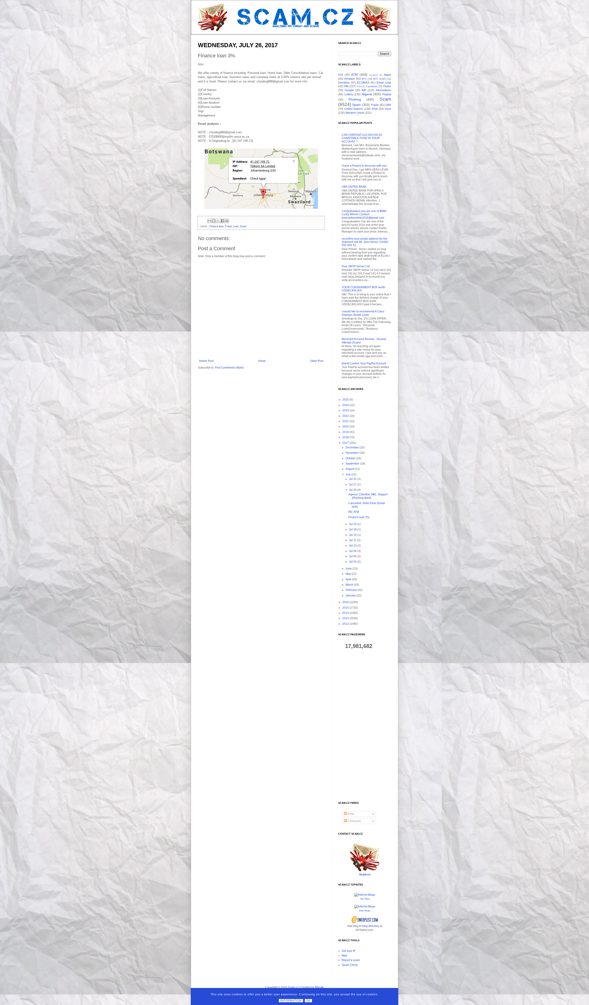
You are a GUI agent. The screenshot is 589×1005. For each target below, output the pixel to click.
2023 (345, 410)
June (349, 568)
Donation (344, 82)
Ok (308, 1000)
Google (349, 90)
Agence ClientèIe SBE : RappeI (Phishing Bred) (367, 496)
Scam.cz (364, 874)
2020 (345, 426)
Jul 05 (353, 556)
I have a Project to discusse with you (364, 165)
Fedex (387, 86)
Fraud (228, 226)
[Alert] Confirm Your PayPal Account (364, 363)
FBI (346, 86)
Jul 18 (353, 529)
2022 (345, 416)
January (351, 595)
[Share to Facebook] (222, 220)
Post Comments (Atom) (229, 367)
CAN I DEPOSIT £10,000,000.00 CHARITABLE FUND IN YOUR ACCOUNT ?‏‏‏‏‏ (362, 138)
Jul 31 (353, 479)
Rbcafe (319, 987)
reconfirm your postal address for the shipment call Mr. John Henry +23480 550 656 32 (365, 242)
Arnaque (349, 78)
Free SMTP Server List (356, 266)
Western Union (355, 112)
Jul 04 (353, 561)
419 (340, 74)
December (352, 447)
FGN (359, 86)
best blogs (364, 910)
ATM (354, 74)
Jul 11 (352, 540)
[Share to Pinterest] (227, 220)
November (352, 452)
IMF (364, 90)
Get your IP (348, 951)
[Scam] (294, 17)
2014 (345, 613)
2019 (345, 432)
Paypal (386, 94)
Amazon (373, 75)
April (348, 579)
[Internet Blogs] (364, 894)
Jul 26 (353, 489)
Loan (236, 226)
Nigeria (367, 94)
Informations (383, 90)
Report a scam (351, 960)
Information (291, 1000)
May (348, 573)
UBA (388, 105)
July (348, 474)
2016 (345, 602)
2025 (345, 399)
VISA (375, 108)
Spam (356, 105)
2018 (345, 437)
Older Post (316, 361)
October (350, 458)
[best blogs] (364, 906)
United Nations (353, 108)
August (350, 469)
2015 (345, 607)
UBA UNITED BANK (354, 186)
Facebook (371, 86)
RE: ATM (353, 512)
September (352, 463)
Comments (354, 821)
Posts (350, 814)
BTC (364, 78)
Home (262, 361)
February (351, 590)
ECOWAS (363, 82)
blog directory (370, 926)
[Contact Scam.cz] (364, 870)
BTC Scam (379, 78)
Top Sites (365, 899)
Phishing (355, 99)
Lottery (348, 94)
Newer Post (206, 361)
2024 (345, 405)
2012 (345, 623)
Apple (387, 74)
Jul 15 (353, 535)
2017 (345, 442)
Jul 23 (353, 524)
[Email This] (209, 220)
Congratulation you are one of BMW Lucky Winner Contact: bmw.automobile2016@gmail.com (364, 214)
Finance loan (216, 226)
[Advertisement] (364, 725)
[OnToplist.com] (365, 922)
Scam (243, 226)
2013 (345, 618)
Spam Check (350, 965)
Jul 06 (353, 551)
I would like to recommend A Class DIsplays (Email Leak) (363, 313)
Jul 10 (353, 545)
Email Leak (384, 82)
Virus (388, 108)
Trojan (375, 105)
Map (344, 955)
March (349, 584)
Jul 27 (353, 484)
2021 (345, 421)
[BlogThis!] (213, 220)
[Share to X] (218, 220)
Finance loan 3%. (359, 517)
